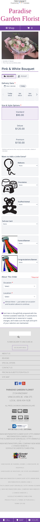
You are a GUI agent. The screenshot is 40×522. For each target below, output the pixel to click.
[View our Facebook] (16, 384)
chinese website (20, 446)
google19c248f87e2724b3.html (20, 448)
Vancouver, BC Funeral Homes (13, 464)
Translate (26, 3)
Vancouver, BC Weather (10, 471)
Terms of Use (20, 503)
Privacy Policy (11, 500)
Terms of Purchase (26, 500)
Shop (11, 28)
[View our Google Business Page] (20, 384)
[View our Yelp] (23, 384)
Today (23, 86)
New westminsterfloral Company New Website (21, 489)
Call (7, 520)
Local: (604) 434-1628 (20, 400)
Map (20, 520)
